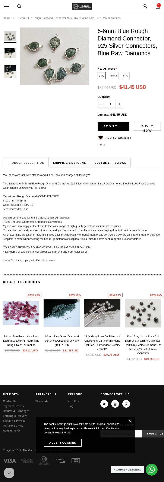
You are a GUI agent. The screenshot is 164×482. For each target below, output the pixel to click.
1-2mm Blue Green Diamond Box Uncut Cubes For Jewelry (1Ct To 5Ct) (62, 341)
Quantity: (104, 96)
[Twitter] (104, 404)
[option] (54, 56)
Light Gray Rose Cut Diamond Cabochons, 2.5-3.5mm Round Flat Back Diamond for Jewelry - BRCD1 (102, 343)
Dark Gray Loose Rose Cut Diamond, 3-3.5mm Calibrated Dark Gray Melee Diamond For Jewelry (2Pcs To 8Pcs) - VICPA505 (143, 345)
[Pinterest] (126, 404)
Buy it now (147, 127)
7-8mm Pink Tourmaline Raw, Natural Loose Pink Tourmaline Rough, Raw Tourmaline (21, 341)
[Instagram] (115, 404)
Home (6, 18)
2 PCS (113, 75)
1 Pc (101, 76)
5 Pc (125, 75)
